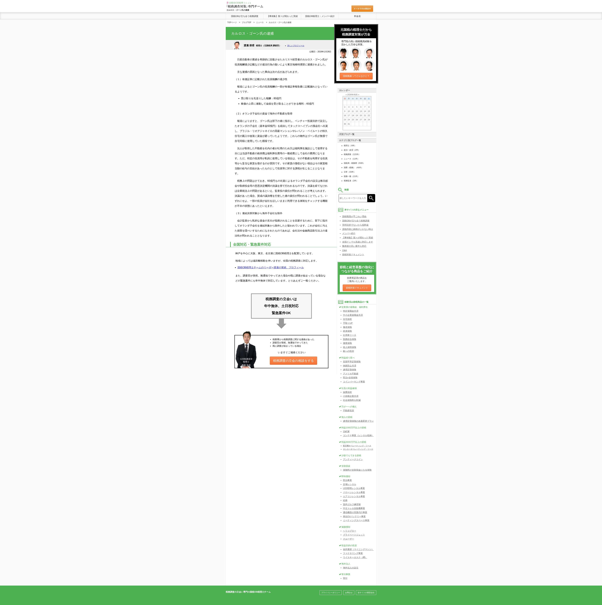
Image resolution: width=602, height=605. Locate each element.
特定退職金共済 (350, 311)
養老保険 (347, 327)
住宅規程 (347, 319)
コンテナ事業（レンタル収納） (358, 435)
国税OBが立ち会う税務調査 (244, 16)
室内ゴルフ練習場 (352, 504)
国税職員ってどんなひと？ (356, 76)
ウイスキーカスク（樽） (355, 557)
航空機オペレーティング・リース (357, 446)
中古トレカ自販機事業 (354, 508)
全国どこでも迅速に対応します (357, 242)
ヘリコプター (349, 531)
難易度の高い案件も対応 (354, 246)
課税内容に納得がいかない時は (357, 229)
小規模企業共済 (350, 396)
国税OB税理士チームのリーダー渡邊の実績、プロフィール (271, 267)
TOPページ (232, 22)
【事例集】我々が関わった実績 (282, 16)
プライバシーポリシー (330, 593)
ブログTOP (246, 22)
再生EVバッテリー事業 (354, 516)
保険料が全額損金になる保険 (357, 470)
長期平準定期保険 (352, 361)
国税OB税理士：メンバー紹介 (320, 16)
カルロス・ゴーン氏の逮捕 (280, 22)
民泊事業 (347, 480)
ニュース (260, 22)
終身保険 (347, 331)
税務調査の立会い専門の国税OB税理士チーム (248, 592)
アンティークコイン (353, 459)
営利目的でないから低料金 (355, 225)
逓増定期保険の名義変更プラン (358, 421)
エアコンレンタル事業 (354, 496)
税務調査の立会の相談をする (293, 360)
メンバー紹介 (348, 233)
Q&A (344, 250)
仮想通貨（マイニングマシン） (358, 549)
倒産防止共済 (349, 365)
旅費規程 (347, 392)
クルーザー (348, 539)
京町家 (346, 431)
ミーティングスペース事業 (356, 520)
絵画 (345, 500)
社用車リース (349, 335)
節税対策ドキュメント (353, 254)
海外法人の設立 (350, 567)
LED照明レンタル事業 (354, 488)
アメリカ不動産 (350, 373)
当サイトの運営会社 (366, 593)
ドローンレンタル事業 (354, 492)
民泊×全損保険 (350, 377)
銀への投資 (348, 351)
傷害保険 (347, 343)
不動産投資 (348, 410)
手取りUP (348, 323)
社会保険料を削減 (352, 400)
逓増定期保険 (349, 369)
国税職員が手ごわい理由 (354, 216)
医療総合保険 (349, 339)
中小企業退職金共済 (353, 315)
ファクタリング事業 (353, 553)
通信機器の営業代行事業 (355, 512)
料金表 (357, 16)
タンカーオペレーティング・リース (358, 449)
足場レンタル (349, 484)
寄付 (345, 578)
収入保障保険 (349, 347)
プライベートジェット (354, 535)
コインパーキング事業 (354, 381)
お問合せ (349, 593)
